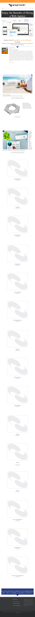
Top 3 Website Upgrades (16, 605)
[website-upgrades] (17, 17)
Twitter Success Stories (16, 603)
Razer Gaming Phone (16, 601)
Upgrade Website (11, 62)
